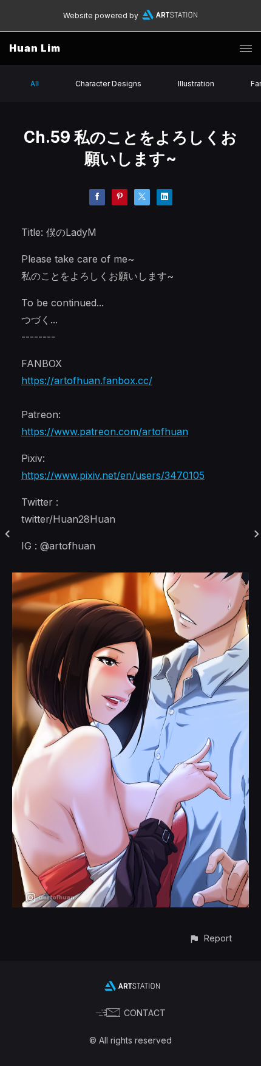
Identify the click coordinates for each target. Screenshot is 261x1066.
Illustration (196, 83)
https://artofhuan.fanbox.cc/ (86, 380)
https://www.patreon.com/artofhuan (104, 431)
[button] (210, 938)
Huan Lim (35, 48)
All (34, 83)
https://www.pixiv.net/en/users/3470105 (113, 475)
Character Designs (108, 83)
